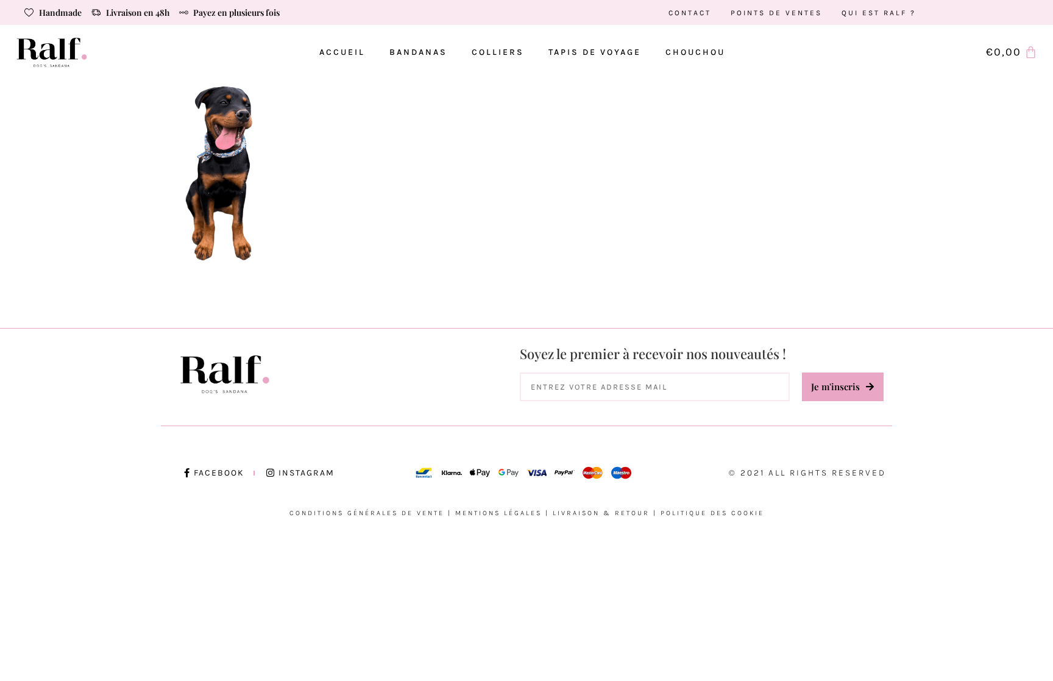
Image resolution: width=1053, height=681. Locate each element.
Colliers (498, 52)
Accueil (342, 52)
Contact (689, 13)
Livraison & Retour (601, 513)
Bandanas (418, 52)
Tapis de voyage (594, 52)
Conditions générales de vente (366, 513)
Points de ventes (776, 13)
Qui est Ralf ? (879, 13)
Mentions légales (498, 513)
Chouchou (695, 52)
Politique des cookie (712, 513)
